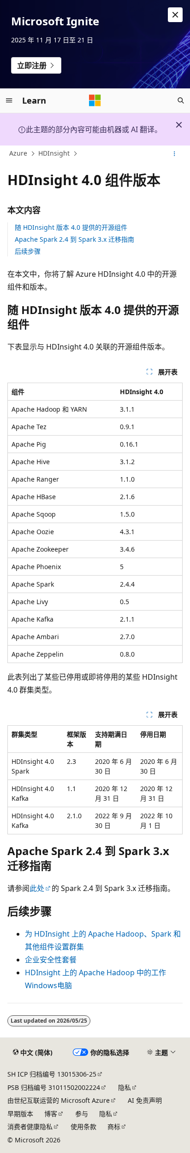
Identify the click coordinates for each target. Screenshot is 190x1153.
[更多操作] (174, 153)
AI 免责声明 (145, 1100)
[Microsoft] (95, 100)
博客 (50, 1113)
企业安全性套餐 (51, 960)
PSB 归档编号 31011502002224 (53, 1087)
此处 (37, 888)
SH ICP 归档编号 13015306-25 (51, 1074)
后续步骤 (28, 251)
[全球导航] (9, 100)
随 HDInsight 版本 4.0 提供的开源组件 (71, 227)
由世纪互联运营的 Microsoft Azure (58, 1100)
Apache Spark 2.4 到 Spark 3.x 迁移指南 (74, 239)
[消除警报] (175, 14)
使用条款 (83, 1126)
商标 (113, 1126)
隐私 (124, 1087)
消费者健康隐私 (30, 1126)
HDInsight (54, 153)
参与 (81, 1113)
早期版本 (20, 1113)
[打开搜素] (181, 100)
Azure (18, 153)
